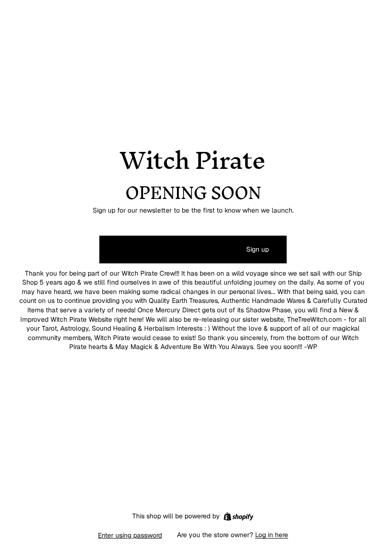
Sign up (257, 249)
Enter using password (130, 535)
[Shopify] (238, 516)
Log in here (271, 535)
